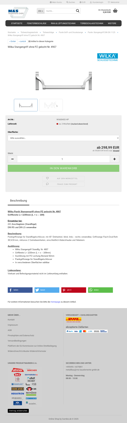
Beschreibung (18, 200)
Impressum (13, 325)
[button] (82, 2)
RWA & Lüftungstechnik (63, 23)
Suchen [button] (71, 2)
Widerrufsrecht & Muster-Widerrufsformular (27, 351)
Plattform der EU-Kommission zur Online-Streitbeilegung (32, 346)
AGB (10, 330)
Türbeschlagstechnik (91, 23)
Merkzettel (114, 2)
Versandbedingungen (17, 341)
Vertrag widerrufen (18, 411)
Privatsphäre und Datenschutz (21, 335)
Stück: (10, 153)
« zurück (22, 41)
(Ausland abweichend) (79, 124)
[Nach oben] (118, 418)
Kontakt (11, 319)
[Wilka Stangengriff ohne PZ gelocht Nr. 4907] (63, 74)
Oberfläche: (13, 132)
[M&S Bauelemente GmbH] (20, 12)
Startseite (16, 23)
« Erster (12, 41)
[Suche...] (78, 11)
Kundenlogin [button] (97, 2)
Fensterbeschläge (36, 23)
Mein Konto (57, 2)
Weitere (112, 23)
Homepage (55, 302)
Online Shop (54, 419)
